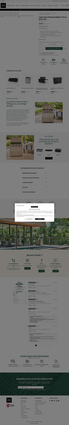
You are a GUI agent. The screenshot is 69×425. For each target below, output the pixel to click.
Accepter (39, 219)
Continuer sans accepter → (20, 205)
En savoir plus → (29, 219)
